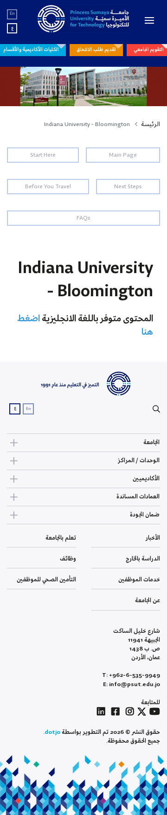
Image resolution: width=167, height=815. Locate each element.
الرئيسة (150, 124)
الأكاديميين (146, 478)
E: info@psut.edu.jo (131, 684)
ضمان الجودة (145, 514)
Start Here (43, 155)
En (12, 13)
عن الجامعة (147, 600)
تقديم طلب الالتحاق (96, 49)
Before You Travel (48, 186)
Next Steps (128, 186)
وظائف (68, 558)
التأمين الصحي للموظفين (46, 579)
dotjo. (51, 732)
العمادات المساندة (138, 496)
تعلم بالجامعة (60, 538)
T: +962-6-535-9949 (131, 675)
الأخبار (153, 538)
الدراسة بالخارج (143, 558)
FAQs (83, 218)
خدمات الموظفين (139, 579)
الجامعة (151, 442)
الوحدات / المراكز (139, 460)
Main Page (123, 155)
